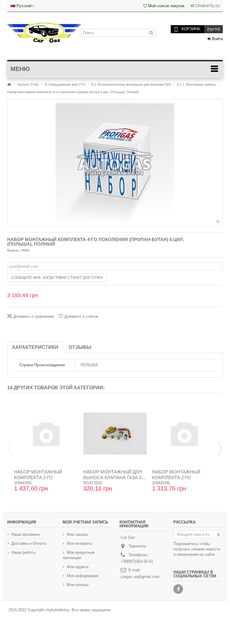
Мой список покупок (165, 6)
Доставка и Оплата (28, 543)
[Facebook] (178, 589)
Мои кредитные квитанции (79, 555)
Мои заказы (77, 534)
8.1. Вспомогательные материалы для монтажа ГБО (131, 84)
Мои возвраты (79, 543)
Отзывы (80, 347)
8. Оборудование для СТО (65, 84)
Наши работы (23, 552)
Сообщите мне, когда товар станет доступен (57, 278)
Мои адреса (77, 566)
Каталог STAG (28, 84)
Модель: (13, 250)
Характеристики (35, 347)
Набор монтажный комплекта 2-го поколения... (38, 477)
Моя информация (82, 575)
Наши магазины (25, 534)
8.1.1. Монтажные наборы (196, 84)
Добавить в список (81, 316)
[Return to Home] (9, 84)
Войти (217, 39)
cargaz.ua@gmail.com (140, 576)
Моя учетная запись (85, 522)
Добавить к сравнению (33, 316)
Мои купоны (77, 584)
